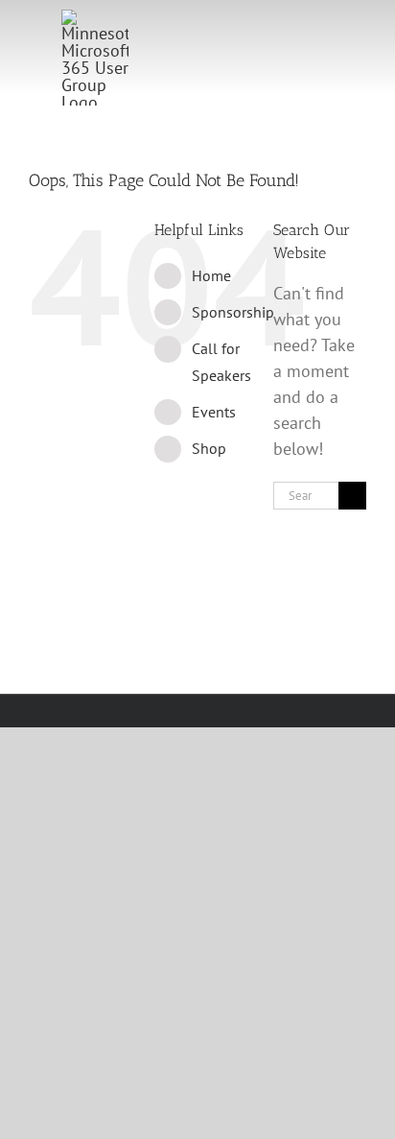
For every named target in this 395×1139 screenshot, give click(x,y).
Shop (209, 448)
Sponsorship (233, 311)
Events (214, 411)
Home (211, 275)
